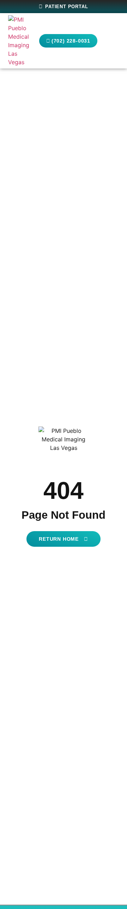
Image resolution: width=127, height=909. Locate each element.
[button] (112, 41)
